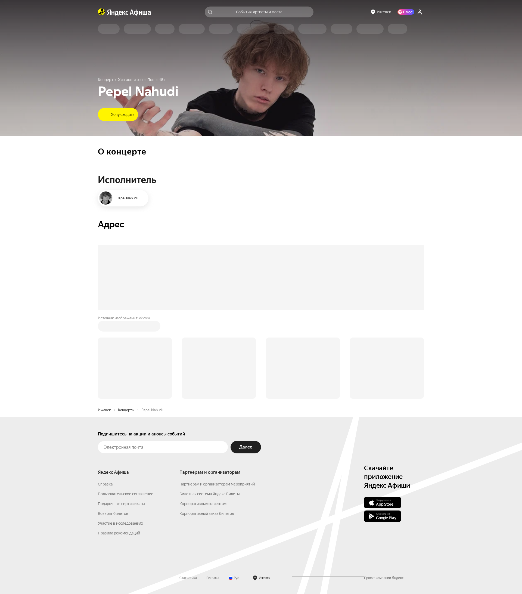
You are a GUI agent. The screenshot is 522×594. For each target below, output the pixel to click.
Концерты (126, 328)
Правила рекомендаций (119, 450)
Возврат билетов (113, 431)
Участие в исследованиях (120, 441)
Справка (105, 402)
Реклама (212, 495)
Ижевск (104, 328)
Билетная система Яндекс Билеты (209, 411)
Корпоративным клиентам (202, 421)
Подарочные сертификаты (121, 421)
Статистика (188, 495)
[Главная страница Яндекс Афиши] (101, 12)
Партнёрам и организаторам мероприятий (217, 402)
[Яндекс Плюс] (405, 12)
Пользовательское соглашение (125, 411)
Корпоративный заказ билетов (206, 431)
